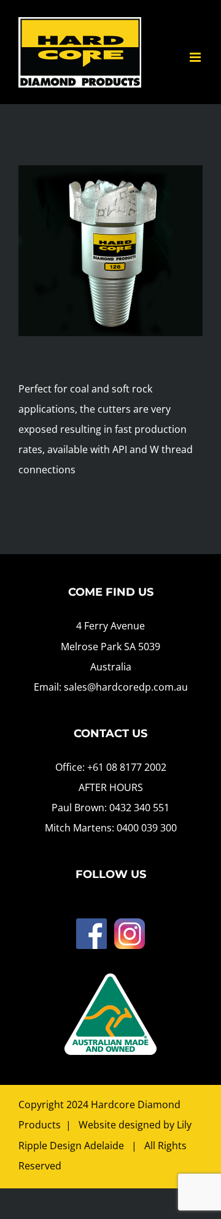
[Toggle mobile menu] (196, 57)
